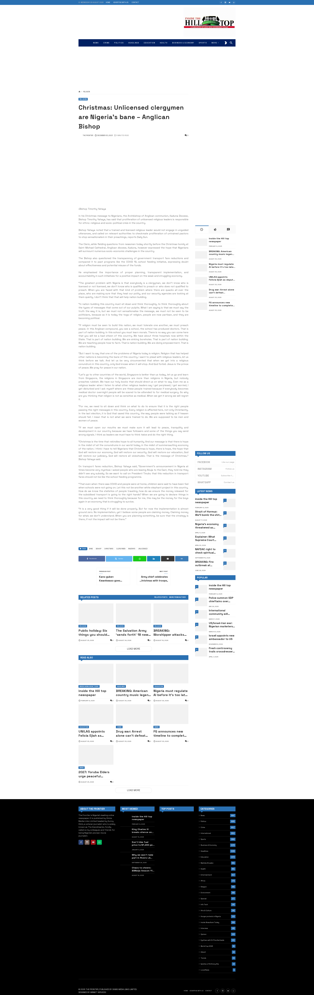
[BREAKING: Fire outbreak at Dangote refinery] (229, 566)
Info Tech (204, 904)
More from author (177, 597)
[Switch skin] (226, 43)
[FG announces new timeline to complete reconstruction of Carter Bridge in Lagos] (170, 714)
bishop (98, 549)
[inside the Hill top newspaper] (95, 673)
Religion (86, 92)
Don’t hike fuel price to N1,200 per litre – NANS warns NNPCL (143, 843)
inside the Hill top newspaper (92, 693)
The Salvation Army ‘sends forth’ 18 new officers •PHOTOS (132, 633)
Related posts (160, 597)
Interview (204, 928)
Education (158, 686)
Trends (203, 958)
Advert (203, 952)
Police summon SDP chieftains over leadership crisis (221, 599)
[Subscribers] (229, 2)
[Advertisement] (157, 66)
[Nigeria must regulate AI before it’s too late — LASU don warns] (170, 673)
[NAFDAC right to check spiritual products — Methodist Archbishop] (229, 553)
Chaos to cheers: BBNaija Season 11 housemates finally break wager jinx (143, 869)
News (156, 727)
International (206, 833)
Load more (133, 648)
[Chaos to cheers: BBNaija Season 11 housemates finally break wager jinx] (125, 871)
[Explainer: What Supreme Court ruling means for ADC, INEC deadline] (229, 540)
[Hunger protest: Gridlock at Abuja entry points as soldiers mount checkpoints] (189, 832)
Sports (203, 839)
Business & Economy (209, 845)
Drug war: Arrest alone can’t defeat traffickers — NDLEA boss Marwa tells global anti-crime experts (131, 733)
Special (203, 899)
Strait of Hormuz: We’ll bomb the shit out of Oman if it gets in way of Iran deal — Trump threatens (207, 513)
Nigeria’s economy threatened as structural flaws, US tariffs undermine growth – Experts (208, 525)
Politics (203, 821)
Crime (119, 727)
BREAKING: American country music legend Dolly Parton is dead (133, 693)
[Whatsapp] (234, 2)
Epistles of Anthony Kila (210, 964)
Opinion (203, 934)
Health (203, 869)
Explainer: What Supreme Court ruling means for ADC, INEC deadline (207, 538)
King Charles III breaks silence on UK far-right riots (142, 831)
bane (91, 549)
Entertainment (206, 875)
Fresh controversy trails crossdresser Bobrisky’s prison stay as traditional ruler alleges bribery (221, 650)
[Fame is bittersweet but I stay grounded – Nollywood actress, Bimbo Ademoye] (164, 832)
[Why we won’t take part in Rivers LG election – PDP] (125, 858)
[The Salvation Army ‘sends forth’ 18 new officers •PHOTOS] (133, 613)
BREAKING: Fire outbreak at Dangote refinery (206, 563)
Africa (203, 881)
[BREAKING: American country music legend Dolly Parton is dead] (133, 673)
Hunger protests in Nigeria (211, 916)
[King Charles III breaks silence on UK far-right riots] (125, 833)
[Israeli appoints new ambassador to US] (201, 639)
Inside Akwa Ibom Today (89, 686)
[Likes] (221, 2)
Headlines (121, 686)
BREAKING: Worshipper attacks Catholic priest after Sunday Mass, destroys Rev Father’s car (170, 633)
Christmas (108, 549)
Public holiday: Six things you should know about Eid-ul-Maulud (93, 633)
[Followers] (225, 2)
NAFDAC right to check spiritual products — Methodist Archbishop (205, 551)
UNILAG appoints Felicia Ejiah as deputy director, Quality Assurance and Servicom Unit (92, 733)
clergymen (120, 549)
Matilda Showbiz (207, 863)
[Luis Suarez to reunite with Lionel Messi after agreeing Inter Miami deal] (177, 844)
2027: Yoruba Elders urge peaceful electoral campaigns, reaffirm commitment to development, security (95, 774)
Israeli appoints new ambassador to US (221, 637)
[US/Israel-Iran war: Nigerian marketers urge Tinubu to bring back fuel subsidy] (201, 627)
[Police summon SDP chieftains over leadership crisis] (201, 602)
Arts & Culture (206, 911)
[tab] (160, 597)
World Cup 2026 (207, 946)
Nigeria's (131, 549)
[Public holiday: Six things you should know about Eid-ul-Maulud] (95, 613)
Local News (205, 970)
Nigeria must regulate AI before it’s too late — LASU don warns (170, 693)
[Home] (79, 92)
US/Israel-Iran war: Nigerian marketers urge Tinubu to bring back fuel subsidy (221, 624)
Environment (205, 893)
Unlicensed (143, 549)
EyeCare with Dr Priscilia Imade (212, 940)
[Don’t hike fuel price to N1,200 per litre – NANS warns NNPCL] (125, 846)
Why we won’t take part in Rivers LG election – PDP (142, 856)
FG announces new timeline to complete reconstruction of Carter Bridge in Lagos (169, 733)
